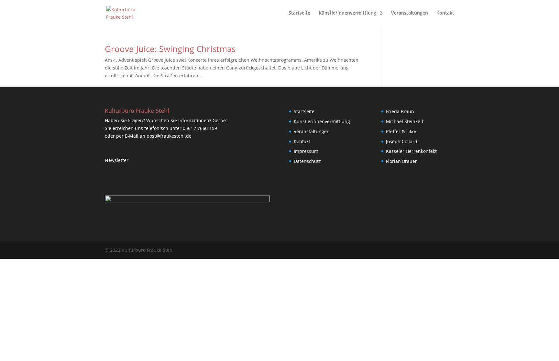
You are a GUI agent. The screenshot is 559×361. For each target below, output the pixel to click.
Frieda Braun (400, 111)
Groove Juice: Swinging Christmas (170, 49)
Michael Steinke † (405, 121)
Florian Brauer (401, 161)
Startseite (299, 13)
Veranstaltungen (409, 13)
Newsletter (116, 160)
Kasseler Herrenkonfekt (411, 151)
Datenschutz (307, 161)
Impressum (306, 151)
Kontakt (445, 13)
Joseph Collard (401, 141)
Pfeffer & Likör (401, 131)
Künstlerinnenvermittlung (347, 13)
